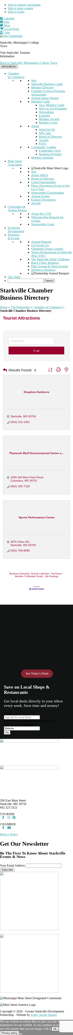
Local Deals (11, 29)
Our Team (14, 276)
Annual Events (40, 196)
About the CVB (41, 213)
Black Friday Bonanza (45, 262)
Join (7, 32)
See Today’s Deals (37, 673)
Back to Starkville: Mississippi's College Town (28, 62)
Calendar (9, 18)
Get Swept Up (40, 245)
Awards (43, 140)
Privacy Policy (9, 834)
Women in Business (43, 269)
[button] (5, 370)
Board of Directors (50, 136)
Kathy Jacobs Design (44, 1015)
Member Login (48, 122)
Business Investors (50, 154)
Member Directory (42, 87)
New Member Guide (51, 105)
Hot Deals (56, 573)
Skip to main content (20, 8)
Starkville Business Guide (47, 84)
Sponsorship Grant (42, 224)
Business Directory (19, 573)
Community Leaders (43, 147)
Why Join (45, 133)
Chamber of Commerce (16, 75)
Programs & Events (13, 236)
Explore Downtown (43, 199)
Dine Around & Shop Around (49, 266)
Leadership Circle (50, 150)
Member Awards (49, 119)
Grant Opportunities (43, 182)
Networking (46, 112)
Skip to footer (16, 11)
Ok (55, 1028)
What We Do (47, 129)
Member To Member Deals (29, 576)
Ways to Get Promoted (53, 108)
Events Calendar (40, 573)
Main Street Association (15, 162)
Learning (44, 115)
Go (7, 732)
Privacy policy (10, 1032)
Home (4, 307)
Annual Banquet (41, 241)
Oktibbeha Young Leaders (47, 248)
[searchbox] (26, 281)
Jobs (6, 22)
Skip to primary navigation (24, 4)
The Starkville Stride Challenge (50, 259)
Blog (6, 25)
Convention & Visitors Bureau (17, 208)
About (35, 126)
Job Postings (51, 576)
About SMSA (39, 175)
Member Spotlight (42, 157)
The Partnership (20, 307)
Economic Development (16, 229)
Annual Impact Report (45, 98)
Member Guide (40, 101)
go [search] (38, 350)
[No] (20, 1033)
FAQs (42, 143)
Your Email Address (12, 865)
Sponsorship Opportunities (47, 192)
